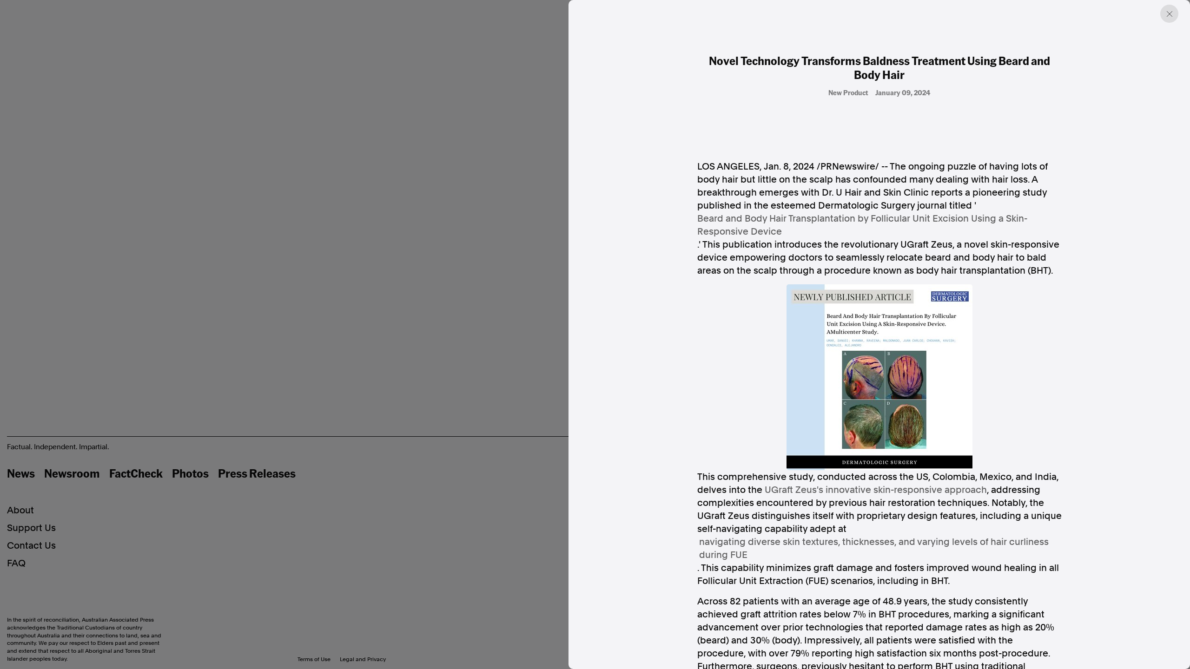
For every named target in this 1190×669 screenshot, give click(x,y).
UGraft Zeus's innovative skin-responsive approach (876, 489)
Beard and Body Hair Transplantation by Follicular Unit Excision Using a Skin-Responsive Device (862, 225)
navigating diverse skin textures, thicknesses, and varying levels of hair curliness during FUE (874, 548)
